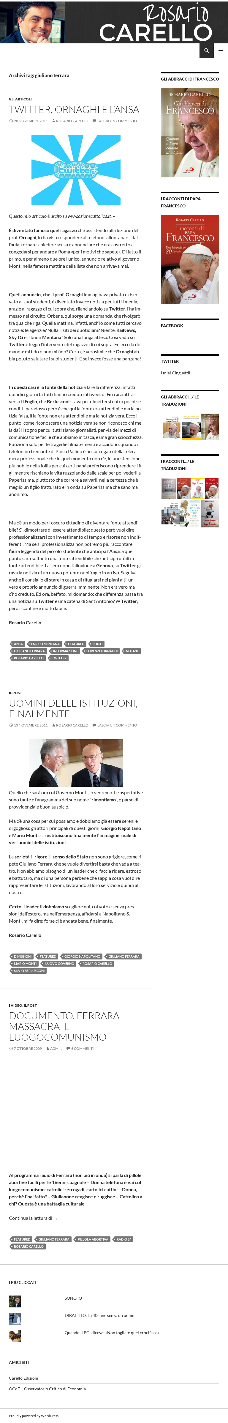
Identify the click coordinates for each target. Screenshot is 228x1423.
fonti (97, 644)
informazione (65, 651)
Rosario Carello (72, 121)
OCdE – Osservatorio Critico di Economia (47, 1388)
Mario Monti (25, 963)
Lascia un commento (117, 121)
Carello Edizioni (23, 1378)
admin (56, 1048)
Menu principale (221, 50)
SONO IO (73, 1298)
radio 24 (124, 1239)
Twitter (59, 658)
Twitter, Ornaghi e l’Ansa (74, 109)
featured (76, 644)
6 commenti (82, 1048)
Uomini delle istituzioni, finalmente (73, 708)
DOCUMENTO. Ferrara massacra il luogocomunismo (64, 1026)
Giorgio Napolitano (82, 956)
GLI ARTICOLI (20, 99)
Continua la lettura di (33, 1218)
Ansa (18, 644)
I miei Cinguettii (175, 372)
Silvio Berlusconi (29, 971)
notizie (132, 651)
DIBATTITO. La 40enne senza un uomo (99, 1315)
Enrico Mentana (45, 644)
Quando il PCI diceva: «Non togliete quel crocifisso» (112, 1332)
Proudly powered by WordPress (33, 1415)
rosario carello (29, 658)
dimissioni (22, 956)
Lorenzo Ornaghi (102, 651)
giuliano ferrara (29, 651)
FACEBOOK (172, 325)
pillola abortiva (93, 1239)
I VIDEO (15, 1005)
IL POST (15, 693)
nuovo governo (59, 963)
